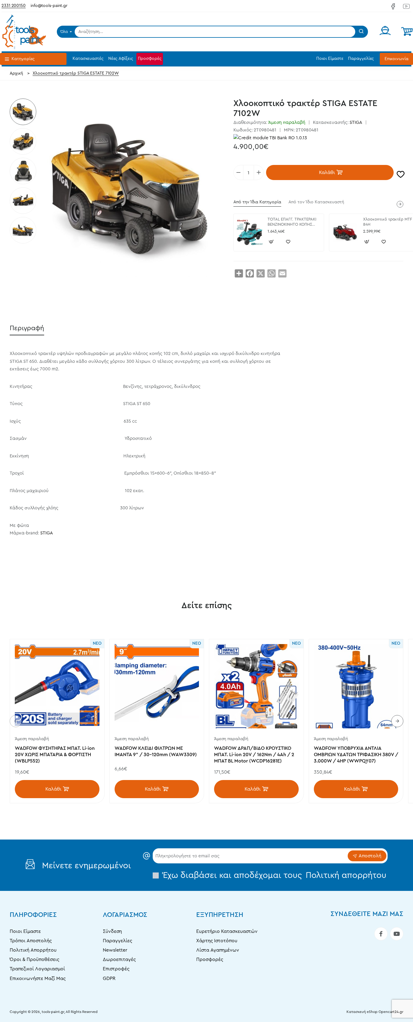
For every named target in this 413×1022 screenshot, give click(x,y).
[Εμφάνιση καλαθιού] (407, 32)
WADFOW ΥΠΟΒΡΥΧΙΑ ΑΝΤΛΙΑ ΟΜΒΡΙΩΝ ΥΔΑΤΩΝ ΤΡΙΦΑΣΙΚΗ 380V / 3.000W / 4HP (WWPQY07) (356, 754)
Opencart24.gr (391, 1012)
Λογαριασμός (125, 914)
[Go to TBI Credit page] (270, 138)
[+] (258, 172)
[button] (330, 172)
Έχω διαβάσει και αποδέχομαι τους (273, 875)
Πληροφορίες (33, 914)
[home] (16, 73)
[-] (238, 172)
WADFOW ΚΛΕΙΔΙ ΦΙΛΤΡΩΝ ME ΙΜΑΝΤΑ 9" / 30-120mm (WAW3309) (156, 751)
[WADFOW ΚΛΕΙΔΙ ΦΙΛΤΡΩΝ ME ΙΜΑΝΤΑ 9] (157, 686)
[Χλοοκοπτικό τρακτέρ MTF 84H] (345, 232)
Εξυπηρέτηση (219, 914)
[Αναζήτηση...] (361, 31)
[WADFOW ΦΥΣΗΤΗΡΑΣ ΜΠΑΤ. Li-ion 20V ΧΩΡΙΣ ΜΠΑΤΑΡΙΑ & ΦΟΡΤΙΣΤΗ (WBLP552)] (57, 686)
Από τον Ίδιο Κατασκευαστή (316, 202)
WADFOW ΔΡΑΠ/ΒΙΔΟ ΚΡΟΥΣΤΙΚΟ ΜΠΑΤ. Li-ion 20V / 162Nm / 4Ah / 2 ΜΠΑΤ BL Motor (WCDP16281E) (254, 754)
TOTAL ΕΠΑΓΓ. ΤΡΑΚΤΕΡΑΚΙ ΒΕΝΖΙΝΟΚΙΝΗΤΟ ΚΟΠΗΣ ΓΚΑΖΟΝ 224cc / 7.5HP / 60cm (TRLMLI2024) (292, 222)
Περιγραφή (27, 328)
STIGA (356, 122)
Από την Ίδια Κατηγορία (257, 202)
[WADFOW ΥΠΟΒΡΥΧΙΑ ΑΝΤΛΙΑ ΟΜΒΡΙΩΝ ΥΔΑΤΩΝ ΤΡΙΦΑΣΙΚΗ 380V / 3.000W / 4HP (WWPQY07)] (356, 686)
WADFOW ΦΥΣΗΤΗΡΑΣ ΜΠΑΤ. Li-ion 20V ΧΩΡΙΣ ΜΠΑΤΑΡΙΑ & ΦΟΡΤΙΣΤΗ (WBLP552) (55, 754)
